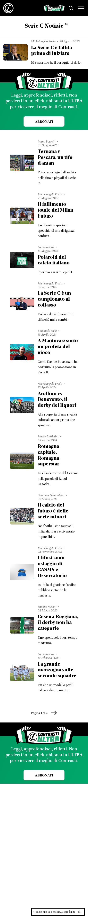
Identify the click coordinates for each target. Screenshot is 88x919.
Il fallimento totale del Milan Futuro (55, 210)
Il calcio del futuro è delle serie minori (53, 511)
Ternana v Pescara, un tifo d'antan (55, 157)
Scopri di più (68, 911)
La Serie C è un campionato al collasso (54, 299)
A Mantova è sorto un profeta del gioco (58, 346)
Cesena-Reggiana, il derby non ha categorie (58, 623)
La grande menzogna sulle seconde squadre (57, 670)
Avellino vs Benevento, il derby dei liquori (57, 399)
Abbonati (44, 121)
